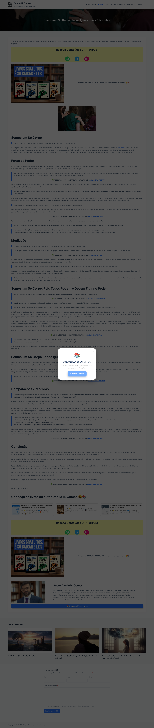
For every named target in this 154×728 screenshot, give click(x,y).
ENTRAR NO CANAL (77, 374)
